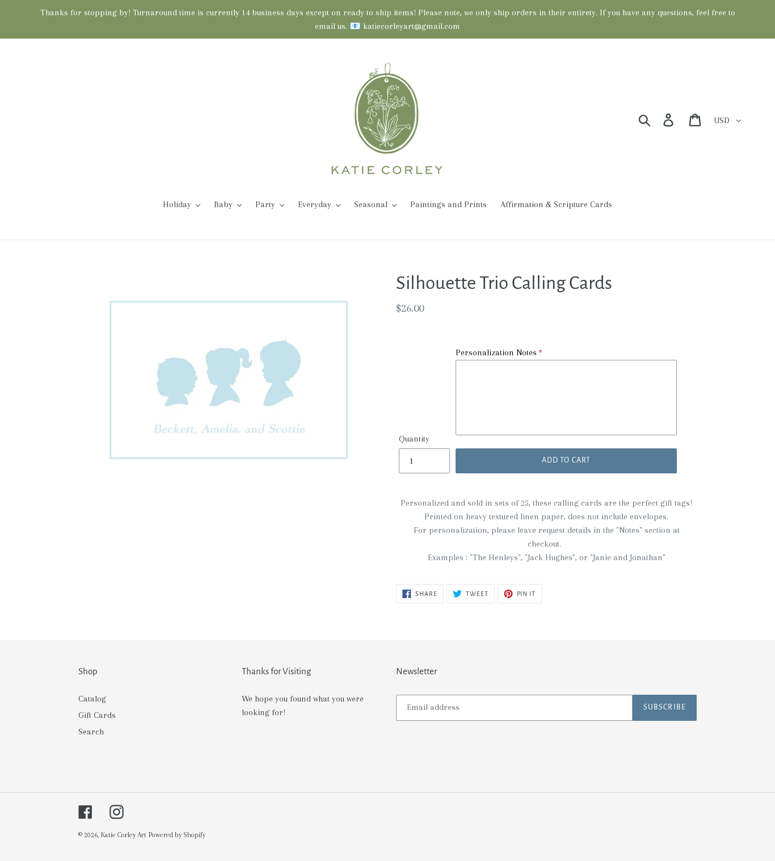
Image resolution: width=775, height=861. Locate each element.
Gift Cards (97, 715)
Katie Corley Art (123, 835)
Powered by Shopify (177, 835)
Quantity (414, 439)
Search (91, 731)
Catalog (92, 699)
